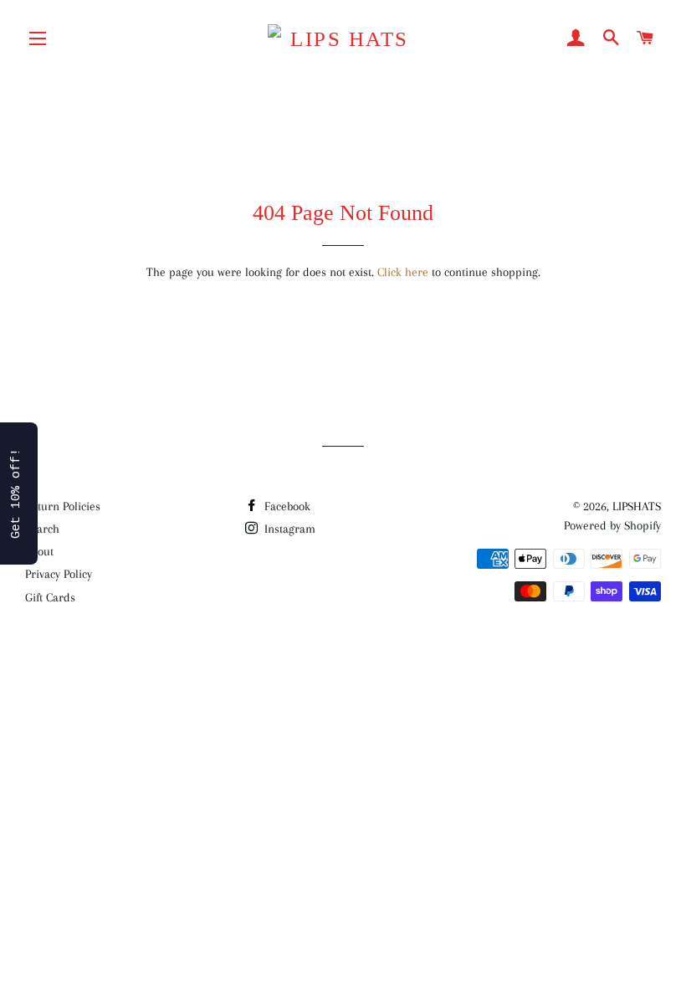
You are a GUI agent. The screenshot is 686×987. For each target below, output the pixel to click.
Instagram (288, 528)
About (39, 551)
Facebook (285, 506)
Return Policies (62, 506)
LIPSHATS (636, 506)
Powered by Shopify (612, 525)
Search (42, 528)
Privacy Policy (58, 573)
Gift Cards (50, 597)
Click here (402, 272)
